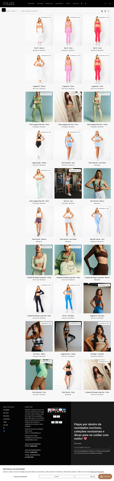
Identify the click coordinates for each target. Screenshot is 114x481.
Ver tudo (5, 425)
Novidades (6, 410)
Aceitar (57, 476)
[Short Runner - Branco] (97, 183)
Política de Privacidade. (97, 471)
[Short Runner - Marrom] (39, 221)
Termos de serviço (82, 453)
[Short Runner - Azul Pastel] (68, 221)
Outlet (5, 422)
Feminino (6, 413)
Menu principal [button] (9, 407)
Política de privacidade (103, 451)
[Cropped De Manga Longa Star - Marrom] (97, 260)
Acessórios (6, 419)
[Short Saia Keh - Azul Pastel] (97, 145)
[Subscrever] (109, 447)
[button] (40, 3)
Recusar (92, 476)
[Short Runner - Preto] (68, 374)
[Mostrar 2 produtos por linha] (101, 11)
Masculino (6, 416)
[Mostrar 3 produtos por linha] (105, 11)
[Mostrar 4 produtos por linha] (109, 11)
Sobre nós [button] (29, 407)
